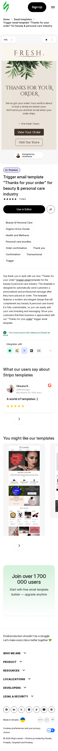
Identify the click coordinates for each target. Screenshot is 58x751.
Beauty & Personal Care (19, 222)
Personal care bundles (18, 241)
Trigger (10, 260)
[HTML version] (6, 39)
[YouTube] (44, 709)
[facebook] (6, 709)
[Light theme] (46, 39)
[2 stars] (7, 199)
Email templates (23, 19)
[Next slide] (19, 419)
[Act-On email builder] (17, 350)
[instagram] (29, 709)
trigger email (23, 280)
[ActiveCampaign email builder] (24, 350)
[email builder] (6, 7)
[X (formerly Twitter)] (21, 709)
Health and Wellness (17, 235)
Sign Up (37, 7)
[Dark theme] (52, 39)
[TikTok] (36, 709)
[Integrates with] (50, 350)
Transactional (34, 254)
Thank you (39, 248)
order (29, 319)
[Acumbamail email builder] (39, 350)
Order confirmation (16, 248)
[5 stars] (15, 199)
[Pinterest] (51, 709)
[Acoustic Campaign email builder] (10, 350)
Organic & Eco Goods (18, 229)
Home (6, 19)
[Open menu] (53, 7)
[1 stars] (4, 199)
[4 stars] (12, 199)
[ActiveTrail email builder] (31, 350)
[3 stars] (10, 199)
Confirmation (13, 254)
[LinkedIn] (14, 709)
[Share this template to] (51, 209)
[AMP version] (12, 39)
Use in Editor (24, 209)
